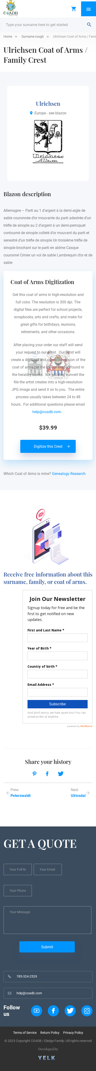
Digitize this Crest (48, 446)
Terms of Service (25, 1033)
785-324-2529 (27, 976)
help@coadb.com (29, 993)
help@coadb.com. (48, 412)
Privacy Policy (73, 1033)
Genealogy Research (69, 473)
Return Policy (49, 1033)
